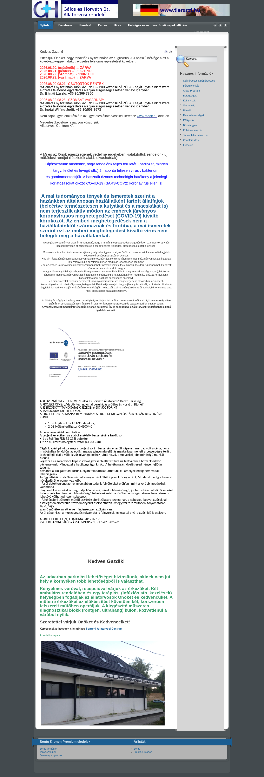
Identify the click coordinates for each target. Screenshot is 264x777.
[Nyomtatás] (170, 52)
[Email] (166, 52)
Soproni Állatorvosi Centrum (104, 628)
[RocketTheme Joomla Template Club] (132, 767)
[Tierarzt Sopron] (181, 15)
